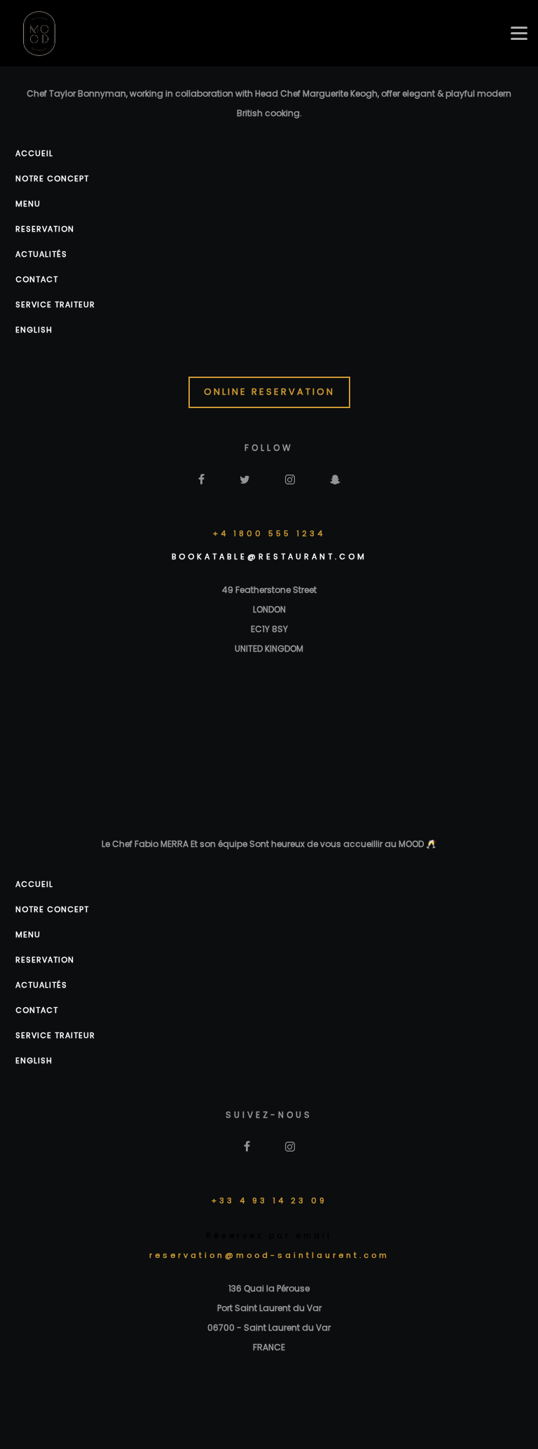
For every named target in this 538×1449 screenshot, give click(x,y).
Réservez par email (269, 1235)
